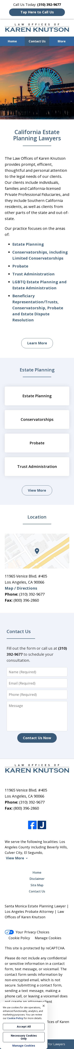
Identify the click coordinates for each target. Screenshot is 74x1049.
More (62, 41)
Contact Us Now (37, 738)
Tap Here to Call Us (37, 12)
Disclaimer (37, 879)
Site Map (37, 885)
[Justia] (42, 825)
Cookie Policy (19, 938)
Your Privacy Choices (32, 932)
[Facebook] (32, 825)
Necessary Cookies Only (24, 1037)
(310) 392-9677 (32, 594)
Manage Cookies (48, 938)
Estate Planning (28, 244)
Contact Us (37, 41)
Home (12, 41)
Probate (20, 266)
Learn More (37, 343)
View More (37, 490)
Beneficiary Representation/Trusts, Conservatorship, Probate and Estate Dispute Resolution (37, 307)
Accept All (24, 1026)
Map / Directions (21, 588)
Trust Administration (33, 274)
